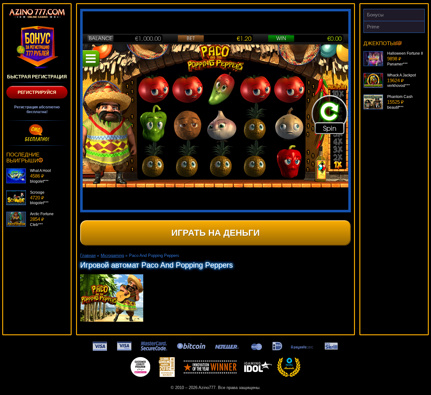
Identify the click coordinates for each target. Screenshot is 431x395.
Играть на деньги (215, 233)
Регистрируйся (37, 92)
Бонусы (375, 14)
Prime (373, 26)
